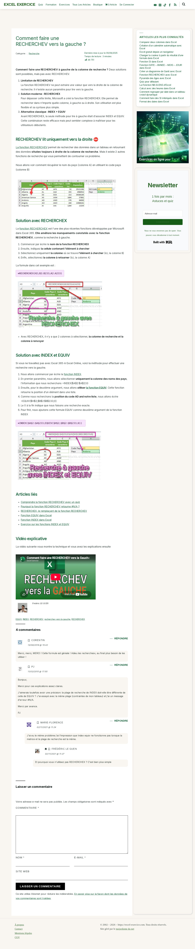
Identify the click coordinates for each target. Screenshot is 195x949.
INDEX (26, 619)
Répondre (121, 638)
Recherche (34, 53)
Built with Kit (162, 242)
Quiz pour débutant (148, 81)
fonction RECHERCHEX (33, 228)
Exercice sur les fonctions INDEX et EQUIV (45, 524)
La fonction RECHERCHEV (31, 147)
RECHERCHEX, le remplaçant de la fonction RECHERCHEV (54, 511)
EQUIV (19, 619)
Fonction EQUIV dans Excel (36, 515)
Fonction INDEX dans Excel (36, 519)
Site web (22, 871)
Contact (19, 929)
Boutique (97, 4)
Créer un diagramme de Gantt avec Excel (160, 71)
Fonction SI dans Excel (151, 61)
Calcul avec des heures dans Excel (157, 88)
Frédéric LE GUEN (40, 603)
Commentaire (27, 807)
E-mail (80, 857)
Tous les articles (81, 4)
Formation (51, 4)
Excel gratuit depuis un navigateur (156, 52)
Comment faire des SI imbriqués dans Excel (161, 98)
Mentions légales (23, 933)
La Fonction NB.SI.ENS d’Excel (155, 85)
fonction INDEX (72, 374)
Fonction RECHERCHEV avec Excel (157, 74)
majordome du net (125, 929)
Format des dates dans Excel (154, 101)
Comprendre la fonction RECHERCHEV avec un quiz (50, 502)
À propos (19, 924)
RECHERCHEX (78, 619)
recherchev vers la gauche (57, 619)
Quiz (40, 4)
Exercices (64, 4)
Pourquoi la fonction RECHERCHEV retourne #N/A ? (50, 506)
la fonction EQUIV (96, 387)
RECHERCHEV (36, 619)
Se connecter (126, 4)
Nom (20, 857)
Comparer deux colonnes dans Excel (157, 42)
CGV (17, 937)
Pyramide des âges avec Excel (155, 78)
